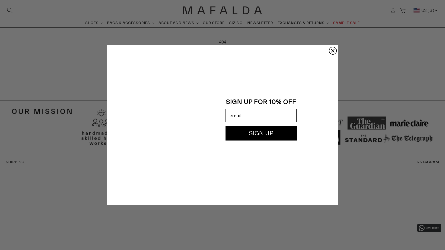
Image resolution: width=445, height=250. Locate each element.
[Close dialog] (333, 50)
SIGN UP (261, 133)
